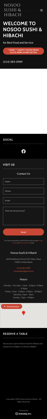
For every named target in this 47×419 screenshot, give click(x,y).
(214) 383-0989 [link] (13, 61)
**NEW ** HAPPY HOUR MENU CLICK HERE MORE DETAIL (23, 51)
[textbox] (23, 181)
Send (23, 232)
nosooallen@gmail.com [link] (23, 271)
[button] (41, 10)
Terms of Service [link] (25, 243)
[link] (17, 15)
